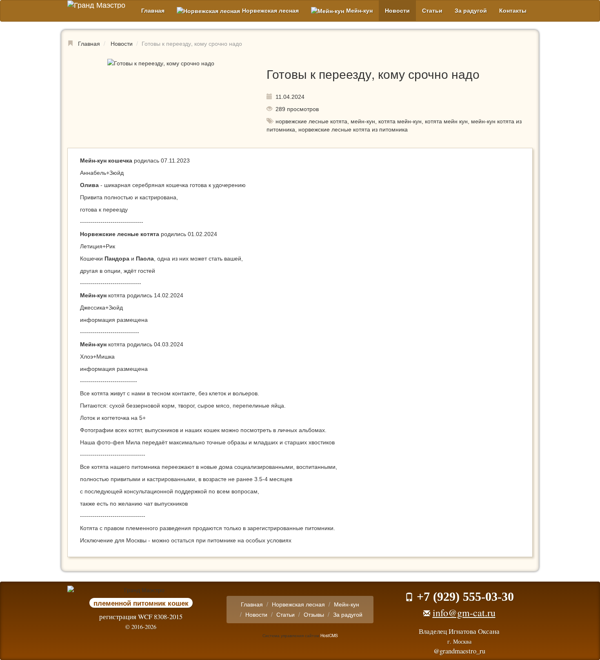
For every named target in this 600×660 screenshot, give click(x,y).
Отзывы (314, 614)
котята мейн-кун (400, 121)
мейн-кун (363, 121)
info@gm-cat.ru (464, 612)
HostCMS (329, 635)
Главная (152, 10)
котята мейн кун (446, 121)
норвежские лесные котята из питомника (353, 129)
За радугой (471, 10)
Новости (397, 10)
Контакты (513, 10)
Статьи (432, 10)
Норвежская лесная (270, 10)
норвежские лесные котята (311, 121)
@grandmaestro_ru (459, 651)
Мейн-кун (359, 10)
